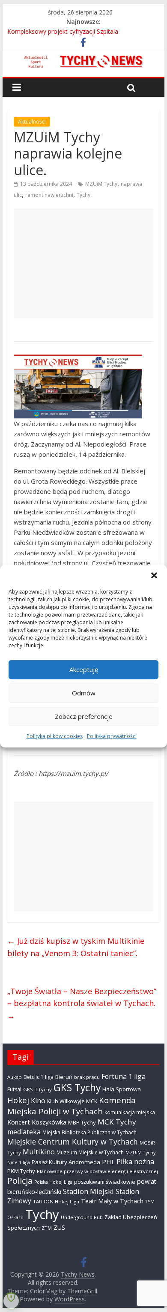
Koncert (18, 1122)
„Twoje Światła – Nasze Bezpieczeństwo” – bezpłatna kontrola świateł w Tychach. (81, 1003)
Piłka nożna (135, 1161)
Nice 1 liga (18, 1162)
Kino (38, 1100)
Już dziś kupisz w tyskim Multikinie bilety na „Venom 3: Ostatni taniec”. (75, 947)
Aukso (14, 1077)
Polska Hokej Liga (53, 1182)
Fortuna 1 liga (123, 1076)
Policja (20, 1180)
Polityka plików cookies (55, 736)
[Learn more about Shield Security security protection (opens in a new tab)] (11, 1301)
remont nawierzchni (49, 195)
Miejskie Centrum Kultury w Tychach (72, 1141)
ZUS (59, 1227)
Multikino (39, 1151)
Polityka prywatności (112, 736)
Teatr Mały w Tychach (112, 1201)
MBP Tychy (82, 1122)
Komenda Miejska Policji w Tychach (71, 1105)
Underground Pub (82, 1217)
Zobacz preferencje (84, 716)
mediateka (24, 1131)
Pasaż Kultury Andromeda (66, 1162)
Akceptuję (83, 669)
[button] (154, 575)
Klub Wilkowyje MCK (72, 1101)
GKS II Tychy (37, 1089)
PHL (108, 1161)
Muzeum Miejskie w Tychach (90, 1152)
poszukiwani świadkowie (104, 1181)
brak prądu (87, 1077)
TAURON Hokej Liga (56, 1201)
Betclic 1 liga (39, 1077)
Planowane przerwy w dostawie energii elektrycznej (97, 1171)
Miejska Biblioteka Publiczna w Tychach (89, 1132)
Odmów (83, 693)
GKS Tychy (77, 1087)
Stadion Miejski (88, 1191)
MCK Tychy (117, 1122)
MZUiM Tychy (101, 183)
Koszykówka (49, 1122)
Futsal (14, 1089)
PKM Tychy (21, 1171)
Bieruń (63, 1077)
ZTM (47, 1228)
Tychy (83, 195)
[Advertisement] (83, 263)
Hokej (18, 1100)
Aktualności (32, 121)
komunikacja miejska (129, 1112)
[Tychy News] (83, 60)
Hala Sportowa (121, 1089)
